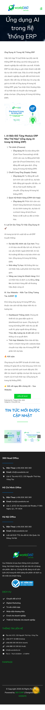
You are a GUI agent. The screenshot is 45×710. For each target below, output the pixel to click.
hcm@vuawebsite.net (20, 501)
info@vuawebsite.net (20, 472)
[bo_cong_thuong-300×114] (22, 580)
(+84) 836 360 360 (24, 468)
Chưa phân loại (15, 402)
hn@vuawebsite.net (20, 531)
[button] (6, 436)
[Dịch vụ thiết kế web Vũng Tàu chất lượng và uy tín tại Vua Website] (22, 552)
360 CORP (19, 692)
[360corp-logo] (18, 5)
